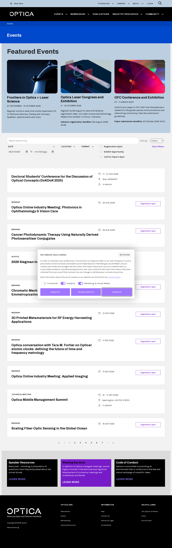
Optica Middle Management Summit (39, 399)
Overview (126, 255)
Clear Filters (158, 146)
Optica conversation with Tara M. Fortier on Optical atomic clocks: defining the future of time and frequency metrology (51, 349)
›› (113, 442)
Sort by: (144, 140)
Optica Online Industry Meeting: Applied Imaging (49, 376)
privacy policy (114, 277)
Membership (66, 520)
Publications (101, 14)
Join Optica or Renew (149, 511)
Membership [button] (78, 14)
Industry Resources (68, 525)
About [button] (136, 4)
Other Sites (18, 4)
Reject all (55, 292)
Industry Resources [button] (125, 14)
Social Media (106, 525)
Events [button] (58, 14)
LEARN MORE (17, 479)
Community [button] (152, 14)
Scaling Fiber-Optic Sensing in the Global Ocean (49, 428)
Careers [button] (121, 4)
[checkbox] (49, 283)
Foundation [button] (104, 4)
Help (103, 511)
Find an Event (146, 520)
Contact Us (105, 516)
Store (143, 516)
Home (10, 23)
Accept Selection (86, 292)
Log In (150, 4)
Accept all (117, 292)
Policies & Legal (107, 520)
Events (63, 516)
